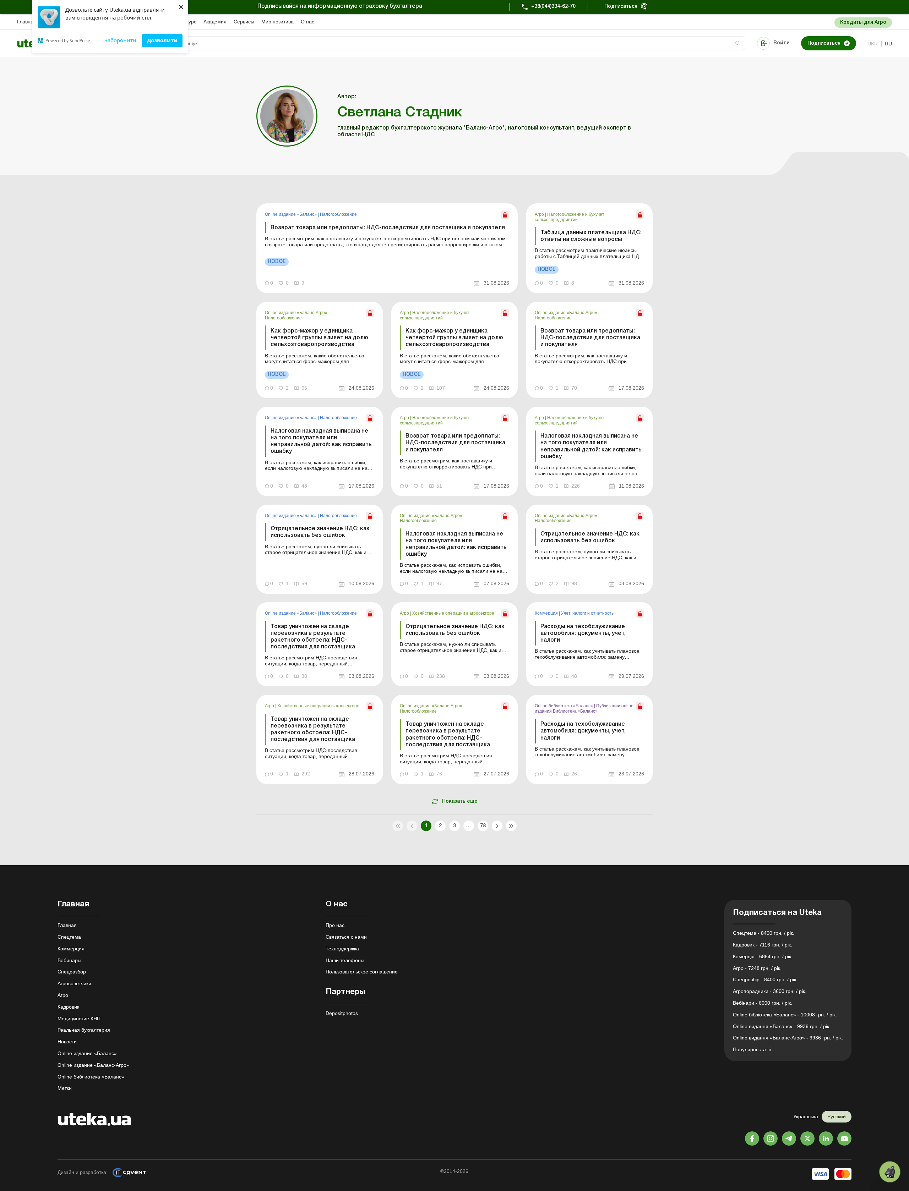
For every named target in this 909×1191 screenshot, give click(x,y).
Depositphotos (342, 1013)
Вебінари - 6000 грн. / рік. (762, 1003)
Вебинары (69, 960)
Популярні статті (752, 1049)
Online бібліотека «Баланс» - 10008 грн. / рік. (785, 1014)
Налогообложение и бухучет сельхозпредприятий (569, 217)
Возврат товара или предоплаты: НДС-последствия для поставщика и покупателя (388, 227)
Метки (65, 1088)
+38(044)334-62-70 (553, 6)
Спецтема (69, 937)
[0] (889, 1171)
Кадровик (68, 1007)
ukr (872, 43)
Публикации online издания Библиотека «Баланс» (584, 708)
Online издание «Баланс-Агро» (296, 312)
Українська (805, 1116)
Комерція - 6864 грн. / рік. (763, 956)
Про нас (335, 925)
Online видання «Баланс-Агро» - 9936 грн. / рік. (788, 1038)
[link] (387, 248)
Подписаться (620, 6)
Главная (26, 21)
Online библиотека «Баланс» (564, 705)
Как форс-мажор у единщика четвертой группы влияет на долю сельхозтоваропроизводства (319, 338)
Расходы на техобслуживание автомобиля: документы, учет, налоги (583, 633)
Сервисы (244, 21)
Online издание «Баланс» (291, 214)
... (468, 826)
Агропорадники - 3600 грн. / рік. (769, 991)
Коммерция (547, 613)
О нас (307, 21)
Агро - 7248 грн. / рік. (757, 968)
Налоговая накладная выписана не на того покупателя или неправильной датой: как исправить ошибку (321, 441)
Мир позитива (277, 21)
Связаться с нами (346, 937)
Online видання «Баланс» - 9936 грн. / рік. (782, 1026)
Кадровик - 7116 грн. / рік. (762, 945)
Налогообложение (338, 214)
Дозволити (162, 40)
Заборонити (120, 40)
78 (483, 826)
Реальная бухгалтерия (84, 1030)
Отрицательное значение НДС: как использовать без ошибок (320, 532)
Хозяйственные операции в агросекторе (453, 613)
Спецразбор (72, 972)
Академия (215, 21)
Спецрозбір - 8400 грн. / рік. (765, 979)
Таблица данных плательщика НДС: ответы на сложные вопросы (591, 236)
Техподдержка (342, 948)
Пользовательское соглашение (362, 972)
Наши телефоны (345, 960)
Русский (836, 1116)
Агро (540, 214)
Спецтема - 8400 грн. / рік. (763, 933)
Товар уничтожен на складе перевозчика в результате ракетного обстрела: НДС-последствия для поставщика (313, 637)
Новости (67, 1041)
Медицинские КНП (79, 1018)
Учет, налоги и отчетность (587, 613)
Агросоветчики (74, 983)
